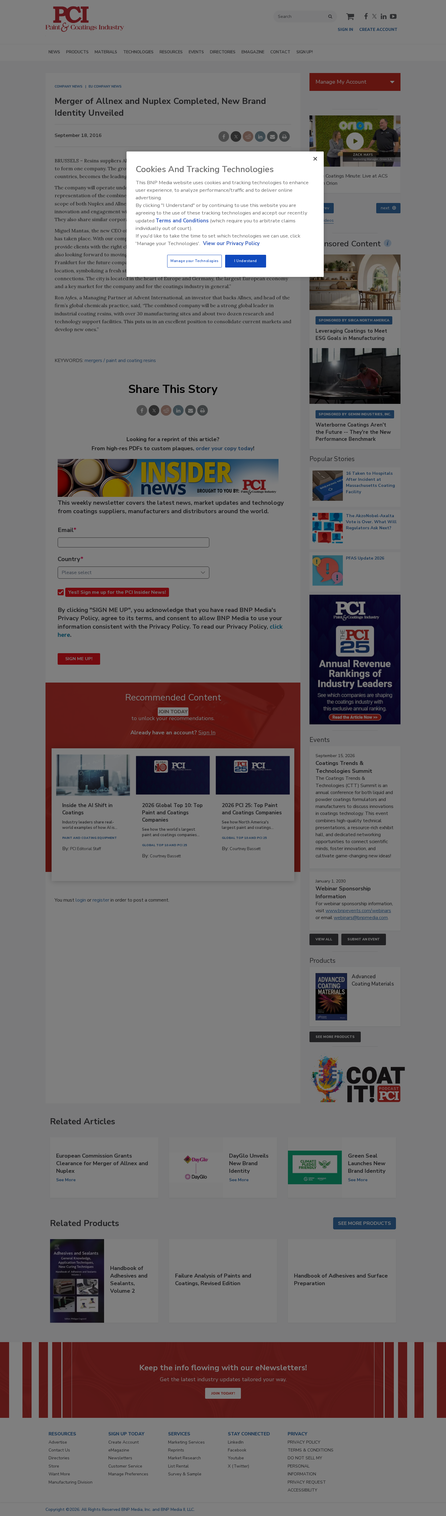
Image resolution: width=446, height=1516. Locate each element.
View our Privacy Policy (231, 243)
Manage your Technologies (194, 260)
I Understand (245, 260)
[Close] (315, 158)
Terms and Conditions (182, 220)
